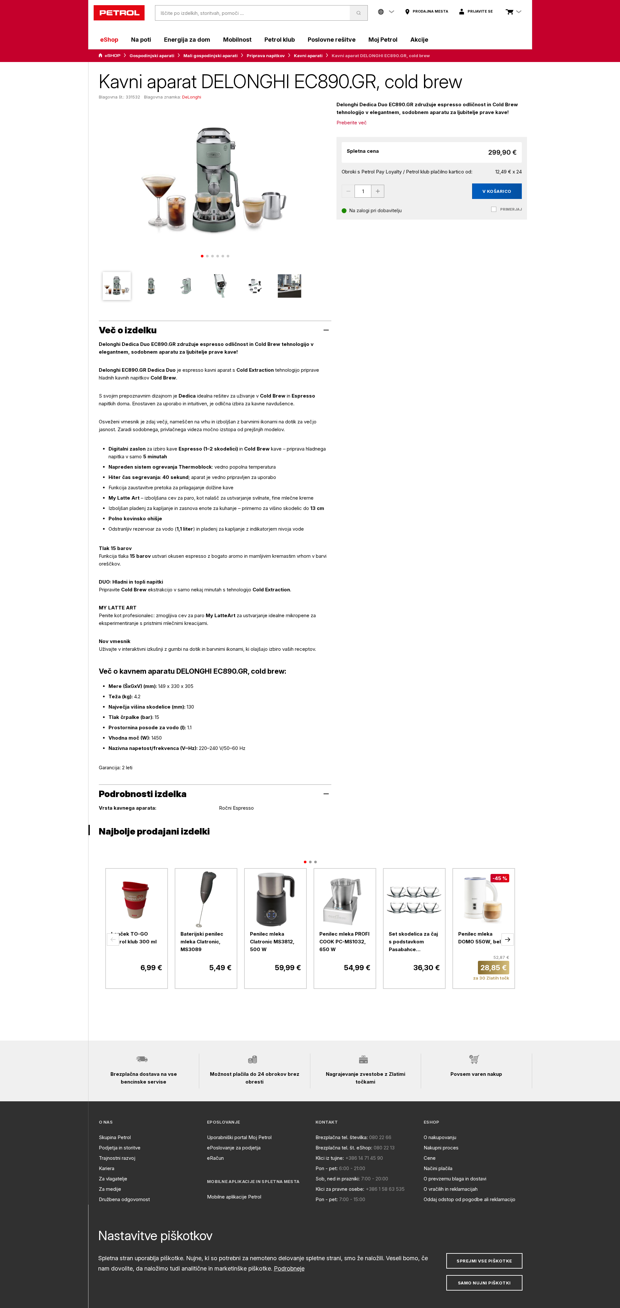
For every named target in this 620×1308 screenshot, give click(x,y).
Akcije (419, 39)
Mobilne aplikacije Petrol (234, 1197)
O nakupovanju (440, 1137)
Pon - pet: (326, 1168)
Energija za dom (187, 39)
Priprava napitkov (266, 55)
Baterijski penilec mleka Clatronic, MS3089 (202, 941)
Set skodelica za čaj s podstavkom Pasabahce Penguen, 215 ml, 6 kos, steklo (413, 942)
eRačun (215, 1158)
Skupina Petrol (115, 1137)
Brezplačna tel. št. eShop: (343, 1148)
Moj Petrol (383, 39)
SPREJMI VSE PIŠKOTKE (484, 1260)
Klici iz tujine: (329, 1158)
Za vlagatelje (113, 1179)
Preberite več (351, 122)
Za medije (110, 1189)
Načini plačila (438, 1168)
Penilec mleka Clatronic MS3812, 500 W (272, 941)
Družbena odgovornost (124, 1199)
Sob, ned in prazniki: (337, 1179)
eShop (109, 39)
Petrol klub (279, 39)
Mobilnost (237, 39)
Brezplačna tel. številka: (341, 1137)
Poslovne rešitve (332, 39)
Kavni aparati (308, 55)
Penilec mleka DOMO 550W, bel (479, 938)
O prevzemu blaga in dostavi (455, 1179)
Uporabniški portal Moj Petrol (239, 1137)
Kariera (106, 1168)
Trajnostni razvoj (117, 1158)
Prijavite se (480, 11)
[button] (113, 939)
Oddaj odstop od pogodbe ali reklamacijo (469, 1199)
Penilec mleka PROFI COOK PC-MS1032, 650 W (344, 941)
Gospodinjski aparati (151, 55)
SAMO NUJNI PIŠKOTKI (484, 1282)
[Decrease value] (348, 191)
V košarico (497, 191)
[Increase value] (377, 191)
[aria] (109, 55)
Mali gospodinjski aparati (210, 55)
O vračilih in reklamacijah (451, 1189)
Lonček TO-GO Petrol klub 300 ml (134, 938)
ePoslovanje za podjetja (234, 1148)
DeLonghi (191, 96)
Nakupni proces (441, 1148)
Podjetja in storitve (119, 1148)
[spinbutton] (363, 191)
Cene (430, 1158)
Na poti (141, 39)
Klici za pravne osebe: (339, 1189)
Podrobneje (289, 1268)
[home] (119, 13)
